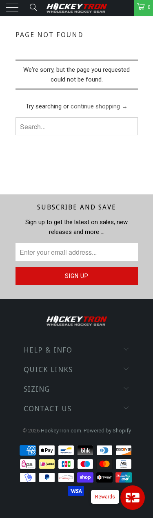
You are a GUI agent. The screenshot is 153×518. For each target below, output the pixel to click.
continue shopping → (99, 106)
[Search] (33, 7)
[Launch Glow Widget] (132, 497)
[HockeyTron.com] (76, 8)
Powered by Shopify (107, 431)
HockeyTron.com (61, 431)
